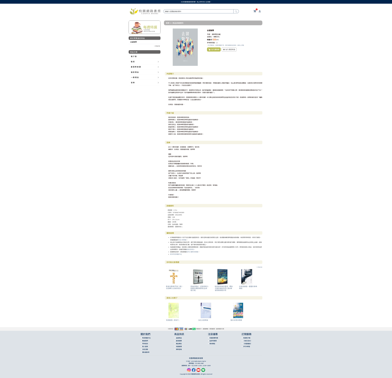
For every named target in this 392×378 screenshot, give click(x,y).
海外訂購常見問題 (192, 252)
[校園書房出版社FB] (194, 371)
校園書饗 (179, 346)
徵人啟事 (145, 346)
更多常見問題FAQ (176, 254)
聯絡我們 (145, 341)
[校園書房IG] (189, 371)
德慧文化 (216, 37)
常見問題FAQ (146, 338)
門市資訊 (145, 344)
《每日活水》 (247, 341)
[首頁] (145, 11)
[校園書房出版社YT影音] (198, 371)
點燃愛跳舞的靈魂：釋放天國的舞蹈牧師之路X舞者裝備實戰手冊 (224, 288)
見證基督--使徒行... (173, 320)
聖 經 (133, 61)
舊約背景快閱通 (236, 320)
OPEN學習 (246, 346)
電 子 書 (134, 56)
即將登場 (179, 349)
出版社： (210, 37)
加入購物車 (214, 49)
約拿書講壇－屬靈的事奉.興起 (248, 287)
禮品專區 (179, 344)
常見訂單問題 (182, 240)
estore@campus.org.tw (198, 361)
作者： (209, 34)
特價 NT (209, 40)
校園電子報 (246, 338)
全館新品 (179, 338)
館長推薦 (179, 341)
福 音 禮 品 (135, 72)
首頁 (168, 23)
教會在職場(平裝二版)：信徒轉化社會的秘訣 (174, 287)
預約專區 (212, 344)
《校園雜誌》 (247, 344)
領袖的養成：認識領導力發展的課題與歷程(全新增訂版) (199, 288)
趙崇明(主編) (216, 34)
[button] (202, 30)
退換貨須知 (190, 249)
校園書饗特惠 (213, 338)
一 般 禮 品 (135, 77)
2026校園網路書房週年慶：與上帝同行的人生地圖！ (196, 2)
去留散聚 (133, 42)
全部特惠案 (213, 341)
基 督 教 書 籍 (136, 67)
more (259, 267)
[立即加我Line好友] (203, 371)
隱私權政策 (145, 352)
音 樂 (133, 82)
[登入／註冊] (259, 11)
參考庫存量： (211, 43)
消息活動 (145, 349)
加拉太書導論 (203, 320)
